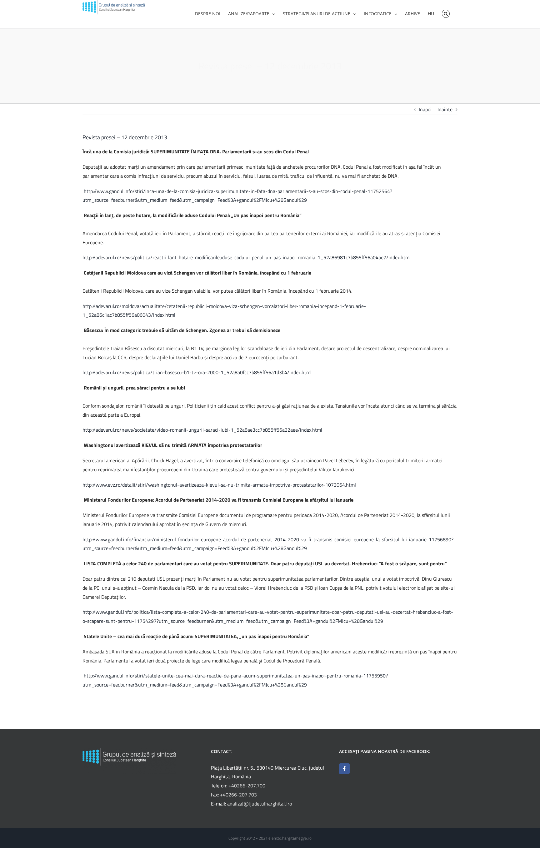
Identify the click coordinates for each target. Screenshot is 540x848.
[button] (446, 13)
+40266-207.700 (246, 785)
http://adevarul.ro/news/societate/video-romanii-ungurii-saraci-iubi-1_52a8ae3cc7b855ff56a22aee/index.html (202, 430)
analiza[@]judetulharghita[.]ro (259, 803)
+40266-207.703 (238, 794)
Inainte (445, 109)
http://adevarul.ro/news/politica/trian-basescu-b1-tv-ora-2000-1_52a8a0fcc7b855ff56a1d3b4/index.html (197, 372)
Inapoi (425, 109)
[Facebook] (344, 768)
